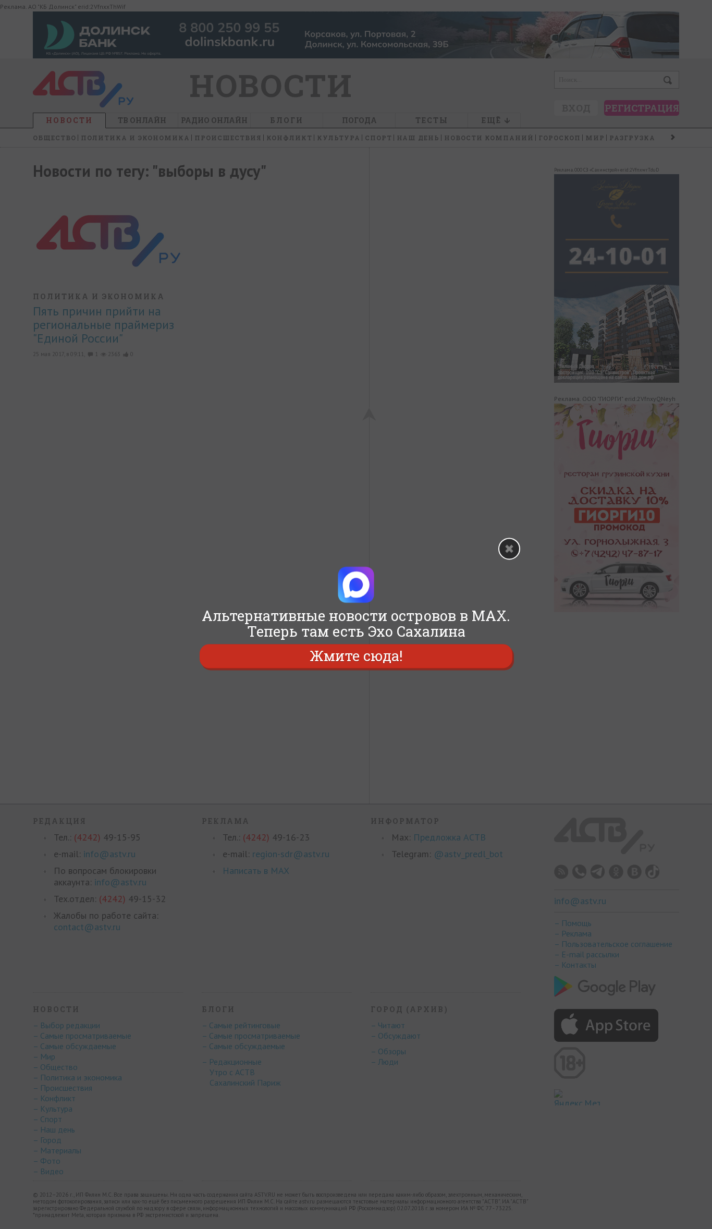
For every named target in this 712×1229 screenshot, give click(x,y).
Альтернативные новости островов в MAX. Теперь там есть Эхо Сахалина (356, 623)
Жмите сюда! (356, 656)
